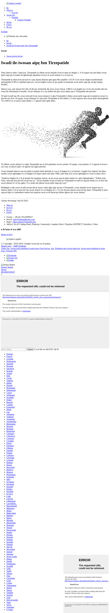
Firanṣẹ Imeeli (7, 267)
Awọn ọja (10, 15)
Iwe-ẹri (15, 13)
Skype (3, 269)
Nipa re (9, 10)
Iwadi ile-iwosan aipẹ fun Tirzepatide (22, 45)
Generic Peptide (24, 20)
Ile (7, 8)
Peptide (15, 17)
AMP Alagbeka (19, 246)
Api (52, 248)
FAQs (9, 25)
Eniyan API (11, 251)
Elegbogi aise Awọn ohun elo (67, 248)
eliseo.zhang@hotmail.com (24, 222)
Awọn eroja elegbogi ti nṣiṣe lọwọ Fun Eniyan (30, 248)
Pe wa (9, 27)
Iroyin (9, 22)
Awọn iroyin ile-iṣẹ (14, 56)
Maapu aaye (6, 246)
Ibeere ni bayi (7, 234)
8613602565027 (8, 272)
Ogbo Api (5, 248)
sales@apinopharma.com (24, 219)
